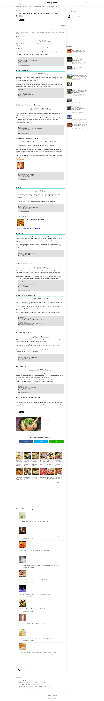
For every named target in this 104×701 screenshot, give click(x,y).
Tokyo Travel (28, 682)
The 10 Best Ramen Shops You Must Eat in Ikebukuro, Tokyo (19, 477)
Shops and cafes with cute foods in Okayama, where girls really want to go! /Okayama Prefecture (79, 108)
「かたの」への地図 (24, 255)
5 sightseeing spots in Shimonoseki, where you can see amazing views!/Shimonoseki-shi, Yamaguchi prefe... (79, 91)
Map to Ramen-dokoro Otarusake (27, 324)
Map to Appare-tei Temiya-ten (26, 290)
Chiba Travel (42, 682)
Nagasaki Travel (37, 688)
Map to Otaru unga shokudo (26, 360)
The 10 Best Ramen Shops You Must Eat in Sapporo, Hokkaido (27, 478)
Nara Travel (41, 686)
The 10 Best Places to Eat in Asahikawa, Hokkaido (50, 462)
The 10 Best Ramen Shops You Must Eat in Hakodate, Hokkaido (27, 463)
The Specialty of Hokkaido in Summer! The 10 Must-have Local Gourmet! (38, 652)
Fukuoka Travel (29, 688)
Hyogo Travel (47, 686)
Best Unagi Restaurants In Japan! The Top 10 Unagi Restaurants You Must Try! (79, 125)
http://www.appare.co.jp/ (26, 289)
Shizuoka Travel (35, 684)
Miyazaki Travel (50, 688)
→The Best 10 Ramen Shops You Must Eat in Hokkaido (28, 228)
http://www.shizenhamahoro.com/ (28, 177)
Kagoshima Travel (66, 688)
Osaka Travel (34, 686)
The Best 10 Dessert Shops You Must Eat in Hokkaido (33, 623)
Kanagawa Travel (35, 682)
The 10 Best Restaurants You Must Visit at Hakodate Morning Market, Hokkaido (58, 479)
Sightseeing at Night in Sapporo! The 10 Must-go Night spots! (35, 594)
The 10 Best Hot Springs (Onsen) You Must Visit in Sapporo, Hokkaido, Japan (39, 565)
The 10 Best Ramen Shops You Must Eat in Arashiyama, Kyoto (58, 463)
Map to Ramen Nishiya (25, 133)
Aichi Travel (28, 684)
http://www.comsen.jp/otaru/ (27, 359)
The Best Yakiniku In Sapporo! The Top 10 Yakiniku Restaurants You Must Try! (39, 536)
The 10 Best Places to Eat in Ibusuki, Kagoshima (43, 477)
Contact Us (54, 695)
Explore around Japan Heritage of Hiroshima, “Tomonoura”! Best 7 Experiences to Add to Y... (78, 59)
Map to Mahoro (23, 179)
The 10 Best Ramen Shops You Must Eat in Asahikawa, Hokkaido (19, 463)
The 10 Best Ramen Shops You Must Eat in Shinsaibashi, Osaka (35, 463)
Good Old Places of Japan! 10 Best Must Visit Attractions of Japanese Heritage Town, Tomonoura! (79, 51)
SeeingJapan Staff (26, 523)
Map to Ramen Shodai (25, 65)
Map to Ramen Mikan (25, 211)
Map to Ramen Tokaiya (25, 96)
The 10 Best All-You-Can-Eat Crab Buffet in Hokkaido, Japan (35, 550)
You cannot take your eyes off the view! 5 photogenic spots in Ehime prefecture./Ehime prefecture (79, 68)
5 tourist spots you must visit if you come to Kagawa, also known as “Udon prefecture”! (79, 76)
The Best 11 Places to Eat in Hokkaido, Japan (50, 477)
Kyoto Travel (28, 686)
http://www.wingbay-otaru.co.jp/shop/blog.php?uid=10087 (33, 323)
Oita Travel (43, 688)
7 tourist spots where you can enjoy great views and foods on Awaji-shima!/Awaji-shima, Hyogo (79, 116)
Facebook (26, 441)
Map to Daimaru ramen (25, 392)
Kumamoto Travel (57, 688)
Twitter (42, 441)
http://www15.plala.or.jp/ (26, 63)
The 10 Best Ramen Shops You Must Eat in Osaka (43, 462)
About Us (49, 695)
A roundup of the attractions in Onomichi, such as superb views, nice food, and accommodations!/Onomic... (79, 100)
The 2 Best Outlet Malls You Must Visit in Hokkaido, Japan (34, 521)
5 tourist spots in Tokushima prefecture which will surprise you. (79, 83)
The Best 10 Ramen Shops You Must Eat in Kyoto (35, 477)
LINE (56, 441)
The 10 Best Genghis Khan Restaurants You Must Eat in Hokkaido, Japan (38, 579)
